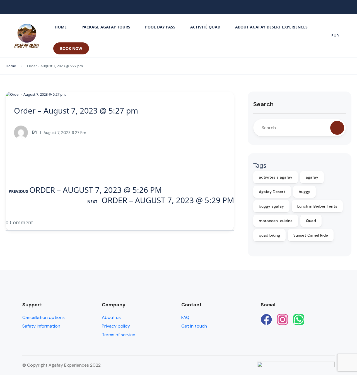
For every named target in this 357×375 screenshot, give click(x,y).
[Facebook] (266, 319)
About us (111, 317)
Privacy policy (116, 326)
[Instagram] (282, 319)
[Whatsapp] (298, 319)
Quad (311, 220)
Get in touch (194, 326)
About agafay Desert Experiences (271, 27)
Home (61, 27)
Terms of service (118, 335)
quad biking (269, 235)
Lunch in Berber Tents (317, 206)
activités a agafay (275, 177)
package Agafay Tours (105, 27)
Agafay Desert (272, 191)
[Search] (337, 128)
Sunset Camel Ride (310, 235)
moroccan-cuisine (276, 220)
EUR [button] (335, 35)
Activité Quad (205, 27)
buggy (304, 191)
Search (263, 104)
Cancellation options (43, 317)
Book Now (71, 48)
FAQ (185, 317)
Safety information (41, 326)
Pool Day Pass (160, 27)
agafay (312, 177)
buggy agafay (271, 206)
